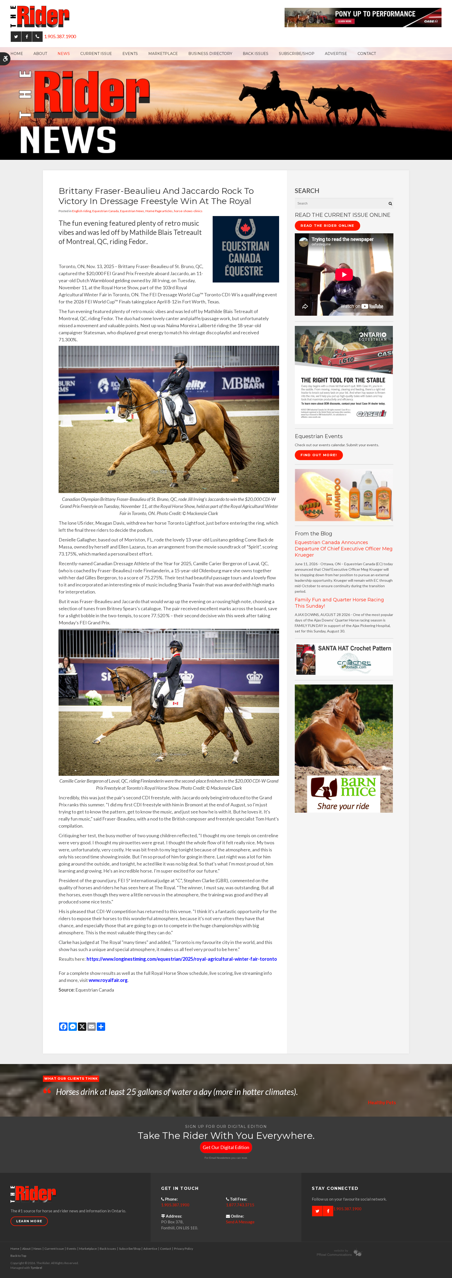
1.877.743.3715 (240, 1204)
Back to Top (18, 1256)
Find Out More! (319, 455)
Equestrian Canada (105, 211)
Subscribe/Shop (296, 53)
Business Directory (210, 53)
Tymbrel (36, 1268)
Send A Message (240, 1221)
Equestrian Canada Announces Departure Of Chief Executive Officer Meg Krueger (344, 549)
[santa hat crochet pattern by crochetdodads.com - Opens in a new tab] (344, 659)
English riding (81, 211)
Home (16, 53)
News (64, 53)
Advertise (336, 53)
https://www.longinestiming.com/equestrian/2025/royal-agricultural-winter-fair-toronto (182, 959)
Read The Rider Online (327, 225)
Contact (367, 53)
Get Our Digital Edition (226, 1147)
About (40, 53)
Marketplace (163, 53)
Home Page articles (159, 211)
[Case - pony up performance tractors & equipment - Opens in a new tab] (363, 17)
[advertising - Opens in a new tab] (344, 495)
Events (130, 53)
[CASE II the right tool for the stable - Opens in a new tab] (344, 374)
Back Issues (255, 53)
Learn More (29, 1221)
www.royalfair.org (108, 980)
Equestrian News (132, 211)
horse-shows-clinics (188, 211)
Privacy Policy (183, 1249)
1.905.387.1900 (60, 36)
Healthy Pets (382, 1102)
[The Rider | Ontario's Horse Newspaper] (226, 103)
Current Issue (96, 53)
